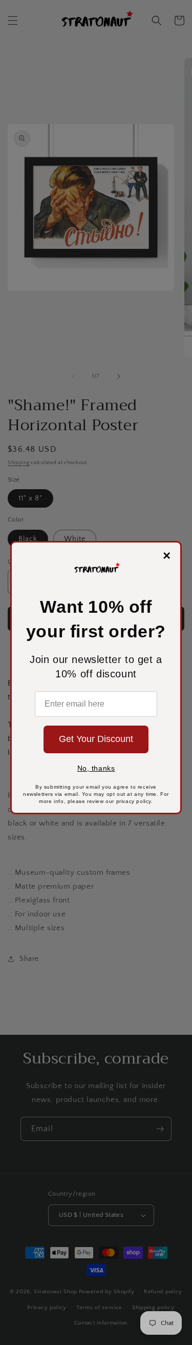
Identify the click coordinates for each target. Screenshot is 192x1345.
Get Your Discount (96, 739)
